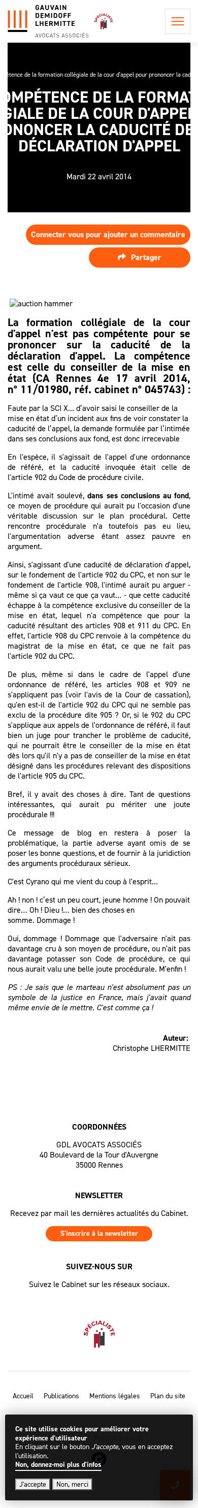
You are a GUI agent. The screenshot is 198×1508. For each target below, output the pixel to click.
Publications (61, 1396)
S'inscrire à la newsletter (99, 1233)
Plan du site (167, 1396)
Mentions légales (114, 1396)
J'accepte (32, 1484)
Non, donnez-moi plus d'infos (58, 1464)
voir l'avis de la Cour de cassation (127, 694)
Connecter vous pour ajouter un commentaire (108, 235)
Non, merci (72, 1484)
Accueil (23, 1396)
